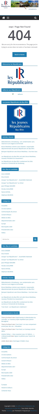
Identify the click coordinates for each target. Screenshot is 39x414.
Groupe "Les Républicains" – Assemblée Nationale (16, 180)
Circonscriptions (6, 209)
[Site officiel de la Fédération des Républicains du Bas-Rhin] (19, 1)
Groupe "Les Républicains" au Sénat (12, 183)
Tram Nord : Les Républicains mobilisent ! (14, 307)
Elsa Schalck (5, 177)
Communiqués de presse (9, 212)
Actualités (4, 205)
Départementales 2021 (8, 221)
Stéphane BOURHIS (7, 195)
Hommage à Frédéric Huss (21, 341)
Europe (3, 224)
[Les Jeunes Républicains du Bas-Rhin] (19, 119)
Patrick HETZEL (5, 192)
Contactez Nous (6, 391)
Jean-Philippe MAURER (8, 186)
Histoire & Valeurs (6, 387)
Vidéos (3, 233)
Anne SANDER (5, 174)
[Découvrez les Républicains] (19, 76)
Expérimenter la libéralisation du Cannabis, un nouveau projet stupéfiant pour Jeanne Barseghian (18, 319)
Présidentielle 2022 (7, 230)
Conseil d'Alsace (6, 215)
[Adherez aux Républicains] (19, 95)
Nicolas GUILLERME (7, 189)
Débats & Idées (6, 218)
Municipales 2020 (6, 227)
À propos (4, 384)
